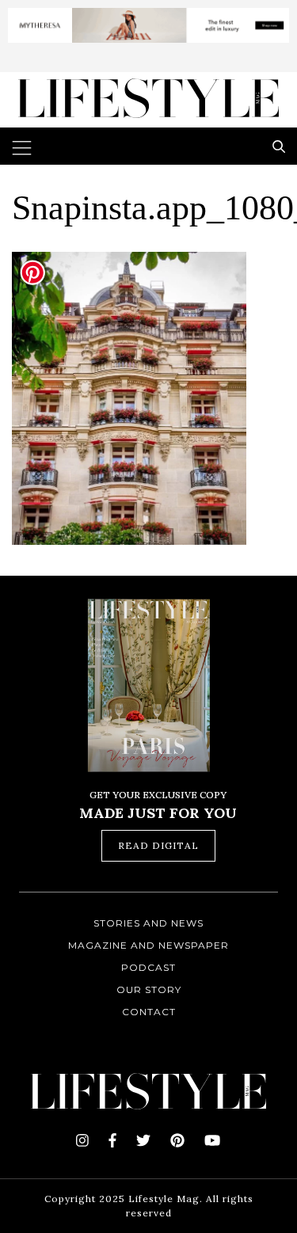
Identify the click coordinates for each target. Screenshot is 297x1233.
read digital (158, 845)
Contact (149, 1012)
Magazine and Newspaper (148, 945)
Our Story (148, 989)
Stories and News (148, 923)
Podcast (148, 967)
